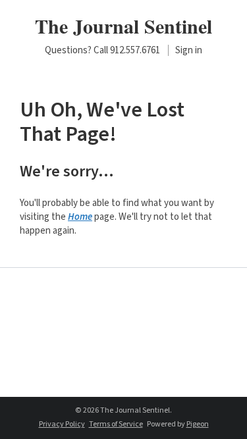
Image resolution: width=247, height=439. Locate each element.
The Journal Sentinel (123, 25)
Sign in (188, 50)
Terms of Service (116, 424)
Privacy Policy (62, 424)
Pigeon (197, 424)
